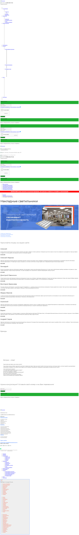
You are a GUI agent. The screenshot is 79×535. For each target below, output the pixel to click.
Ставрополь (5, 502)
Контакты (5, 97)
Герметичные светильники (5, 429)
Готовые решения (3, 436)
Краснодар (5, 486)
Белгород (5, 514)
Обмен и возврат (8, 22)
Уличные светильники (4, 430)
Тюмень (4, 505)
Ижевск (4, 530)
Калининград (5, 506)
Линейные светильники (8, 187)
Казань (4, 488)
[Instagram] (5, 445)
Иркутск (4, 519)
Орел (4, 511)
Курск (4, 509)
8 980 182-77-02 (9, 2)
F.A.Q (6, 466)
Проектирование (8, 64)
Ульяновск (5, 531)
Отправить (3, 116)
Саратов (4, 503)
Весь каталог (5, 184)
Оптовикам (5, 45)
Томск (4, 498)
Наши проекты (6, 23)
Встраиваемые (3, 234)
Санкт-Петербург (6, 483)
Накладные (2, 235)
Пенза (4, 532)
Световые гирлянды (4, 433)
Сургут (4, 500)
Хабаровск (5, 520)
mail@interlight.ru (7, 148)
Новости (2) (7, 458)
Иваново (5, 521)
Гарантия (7, 19)
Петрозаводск (6, 507)
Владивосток (5, 523)
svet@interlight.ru (4, 149)
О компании (5, 8)
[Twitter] (9, 445)
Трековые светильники (7, 185)
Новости (7, 11)
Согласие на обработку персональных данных (10, 107)
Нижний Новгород (7, 525)
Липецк (4, 522)
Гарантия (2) (7, 463)
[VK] (1, 445)
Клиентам (5, 16)
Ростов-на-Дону (6, 485)
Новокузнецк (5, 526)
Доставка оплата (8, 20)
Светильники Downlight (8, 186)
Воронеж (5, 487)
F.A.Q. (6, 21)
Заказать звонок (3, 4)
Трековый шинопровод (8, 189)
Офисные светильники (7, 188)
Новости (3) (7, 457)
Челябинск (5, 518)
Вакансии (7, 14)
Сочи (4, 501)
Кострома (5, 508)
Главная (4, 194)
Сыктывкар (5, 499)
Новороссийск (6, 510)
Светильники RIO (3, 427)
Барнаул (4, 516)
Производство (8, 69)
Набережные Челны (7, 524)
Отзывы (6, 13)
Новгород (5, 490)
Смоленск (5, 528)
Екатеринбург (6, 515)
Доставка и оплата (3, 419)
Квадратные (8, 233)
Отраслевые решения (9, 49)
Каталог (4, 454)
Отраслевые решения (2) (10, 472)
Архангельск (5, 517)
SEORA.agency (9, 450)
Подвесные (2, 233)
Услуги (4, 46)
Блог (4, 77)
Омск (4, 497)
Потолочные (3, 236)
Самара (4, 492)
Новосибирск (6, 489)
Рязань (4, 504)
